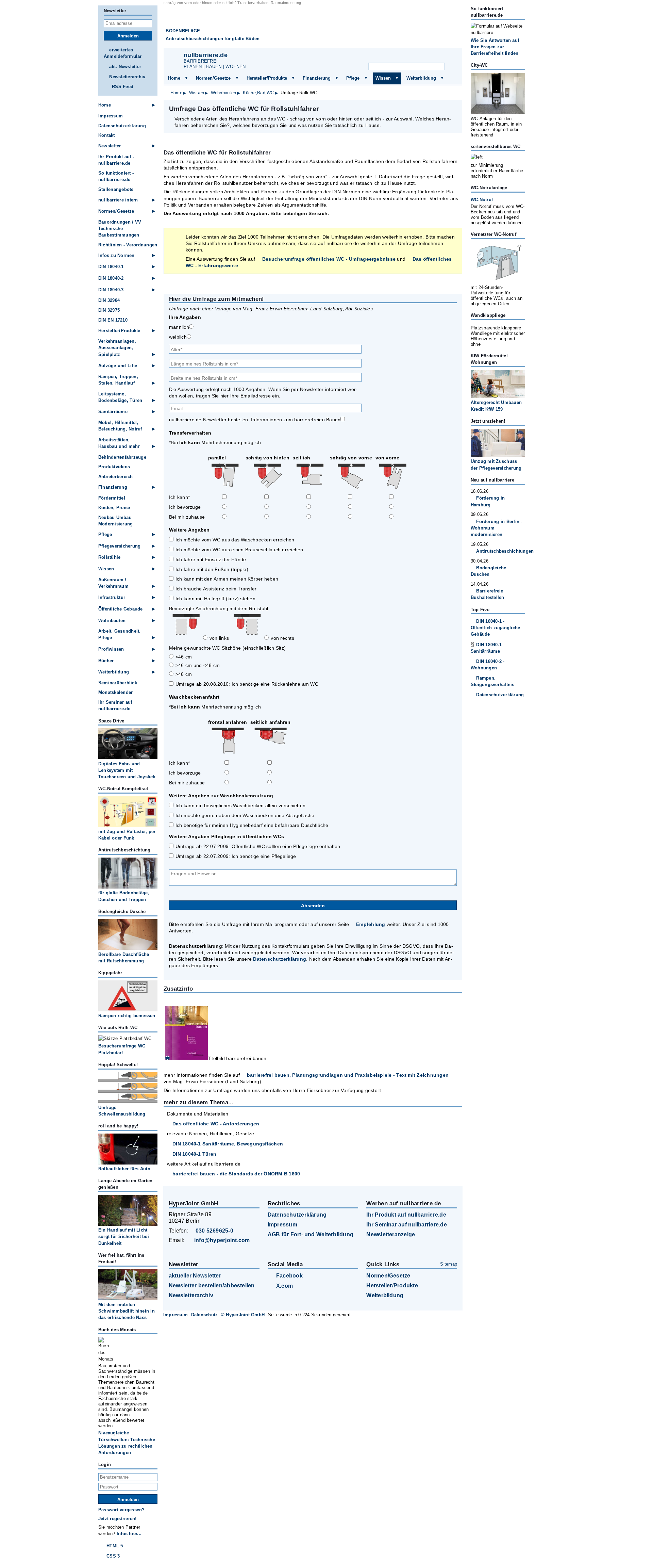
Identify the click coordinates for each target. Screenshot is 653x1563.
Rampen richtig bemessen (126, 1015)
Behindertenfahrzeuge (122, 457)
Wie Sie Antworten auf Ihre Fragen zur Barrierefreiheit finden (495, 47)
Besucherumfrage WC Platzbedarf (121, 1049)
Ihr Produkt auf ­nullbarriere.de (116, 160)
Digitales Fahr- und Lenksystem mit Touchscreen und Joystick (126, 770)
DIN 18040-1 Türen (194, 1154)
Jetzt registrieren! (117, 1518)
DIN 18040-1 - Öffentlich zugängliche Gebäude (495, 628)
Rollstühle (109, 557)
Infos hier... (129, 1533)
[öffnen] (186, 78)
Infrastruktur (111, 597)
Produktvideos (114, 466)
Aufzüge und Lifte (117, 365)
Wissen (383, 78)
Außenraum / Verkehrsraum (113, 583)
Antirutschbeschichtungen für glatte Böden (212, 38)
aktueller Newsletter (195, 1276)
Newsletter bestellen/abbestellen (212, 1285)
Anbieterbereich (115, 476)
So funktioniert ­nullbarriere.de (116, 176)
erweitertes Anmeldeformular (123, 53)
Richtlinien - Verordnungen (127, 244)
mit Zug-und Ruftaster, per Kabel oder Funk (126, 835)
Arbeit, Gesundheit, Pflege (119, 634)
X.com (284, 1286)
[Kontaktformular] (448, 56)
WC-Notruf (482, 199)
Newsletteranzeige (390, 1234)
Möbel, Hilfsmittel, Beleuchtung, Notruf (120, 426)
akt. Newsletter (125, 66)
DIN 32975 (109, 310)
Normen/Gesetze (213, 78)
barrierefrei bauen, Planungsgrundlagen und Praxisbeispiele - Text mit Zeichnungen (348, 1075)
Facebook (289, 1276)
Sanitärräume (113, 411)
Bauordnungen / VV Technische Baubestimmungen (119, 228)
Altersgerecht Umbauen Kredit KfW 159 (496, 405)
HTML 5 (114, 1545)
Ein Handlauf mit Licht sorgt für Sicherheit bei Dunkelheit (123, 1236)
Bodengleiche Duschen (488, 571)
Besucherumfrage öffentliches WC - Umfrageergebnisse (329, 259)
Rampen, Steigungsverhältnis (493, 681)
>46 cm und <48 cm (197, 665)
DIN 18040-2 (111, 278)
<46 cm (183, 657)
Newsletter (109, 145)
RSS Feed (122, 86)
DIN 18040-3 (111, 289)
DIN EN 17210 (113, 320)
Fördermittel (111, 498)
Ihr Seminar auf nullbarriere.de (115, 705)
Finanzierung (317, 78)
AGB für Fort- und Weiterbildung (310, 1234)
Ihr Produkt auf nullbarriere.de (406, 1215)
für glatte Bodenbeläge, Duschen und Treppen (123, 896)
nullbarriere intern (118, 199)
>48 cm (183, 674)
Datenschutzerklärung (279, 959)
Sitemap (448, 1264)
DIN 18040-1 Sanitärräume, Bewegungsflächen (227, 1143)
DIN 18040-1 (111, 266)
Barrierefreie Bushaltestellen (487, 594)
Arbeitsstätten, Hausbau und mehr (119, 443)
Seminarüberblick (117, 682)
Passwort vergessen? (121, 1509)
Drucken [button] (453, 108)
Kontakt (106, 135)
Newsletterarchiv (127, 76)
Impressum (110, 115)
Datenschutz (204, 1314)
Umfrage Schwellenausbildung (122, 1111)
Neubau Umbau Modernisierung (115, 520)
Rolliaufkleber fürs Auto (124, 1168)
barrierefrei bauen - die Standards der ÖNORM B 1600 (236, 1173)
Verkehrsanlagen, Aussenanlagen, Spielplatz (117, 348)
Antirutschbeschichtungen (500, 551)
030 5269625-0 (214, 1231)
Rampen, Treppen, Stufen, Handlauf (118, 380)
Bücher (106, 660)
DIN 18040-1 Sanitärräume (486, 648)
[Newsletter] (398, 56)
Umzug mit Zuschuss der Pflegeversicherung (496, 464)
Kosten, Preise (114, 507)
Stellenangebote (116, 189)
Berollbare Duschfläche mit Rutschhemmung (123, 957)
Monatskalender (115, 692)
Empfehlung (370, 924)
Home (174, 78)
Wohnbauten (223, 92)
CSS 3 (113, 1556)
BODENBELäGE (183, 30)
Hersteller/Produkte (267, 78)
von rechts (282, 638)
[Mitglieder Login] (431, 56)
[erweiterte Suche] (452, 66)
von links (219, 638)
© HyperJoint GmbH (243, 1314)
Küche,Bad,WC (258, 92)
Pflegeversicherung (119, 546)
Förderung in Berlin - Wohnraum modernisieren (496, 528)
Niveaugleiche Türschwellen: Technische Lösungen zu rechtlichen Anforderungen (126, 1442)
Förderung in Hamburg (488, 501)
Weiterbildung (421, 78)
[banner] (313, 26)
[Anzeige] (415, 56)
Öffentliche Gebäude (120, 609)
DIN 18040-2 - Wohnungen (488, 664)
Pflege (352, 78)
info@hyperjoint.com (222, 1240)
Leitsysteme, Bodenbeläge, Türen (120, 397)
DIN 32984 (109, 300)
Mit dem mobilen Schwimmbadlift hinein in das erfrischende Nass (126, 1311)
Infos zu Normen (116, 255)
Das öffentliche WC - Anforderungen (215, 1123)
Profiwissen (111, 649)
